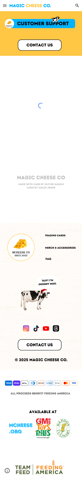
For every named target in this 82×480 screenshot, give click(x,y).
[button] (5, 5)
